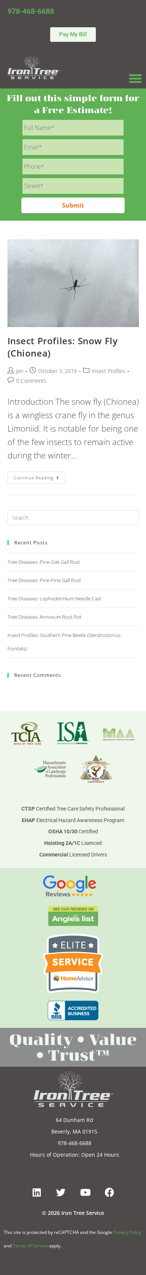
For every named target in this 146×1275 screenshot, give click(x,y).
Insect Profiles (108, 370)
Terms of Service (30, 1246)
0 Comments (31, 380)
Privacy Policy (127, 1232)
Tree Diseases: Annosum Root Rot (44, 616)
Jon (19, 370)
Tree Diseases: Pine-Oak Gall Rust (43, 562)
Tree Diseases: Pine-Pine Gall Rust (44, 580)
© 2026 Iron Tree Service (73, 1212)
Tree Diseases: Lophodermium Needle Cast (54, 598)
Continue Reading (40, 476)
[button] (135, 78)
